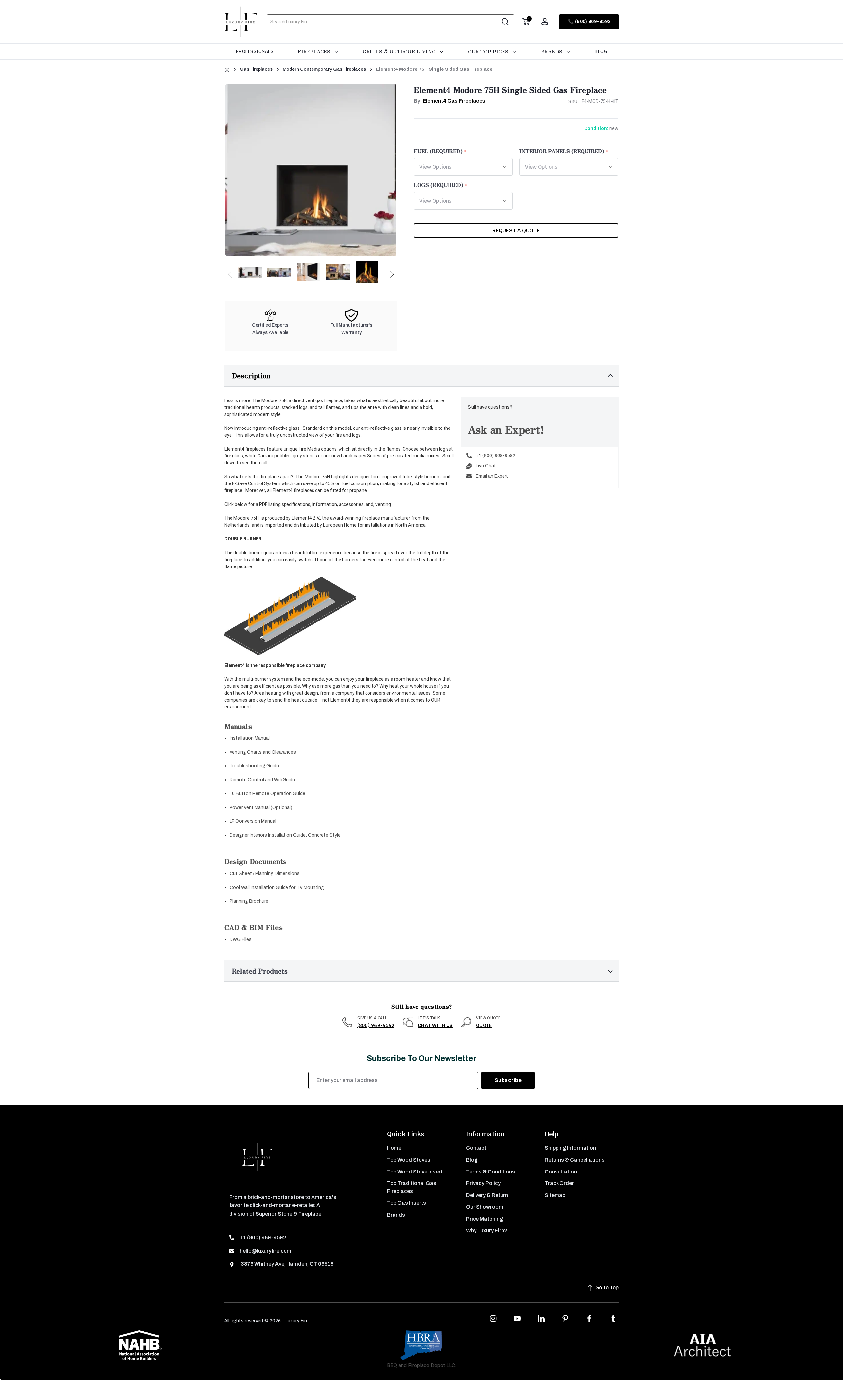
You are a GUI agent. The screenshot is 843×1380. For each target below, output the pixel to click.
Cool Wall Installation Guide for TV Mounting (277, 887)
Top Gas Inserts (406, 1203)
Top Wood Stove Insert (415, 1171)
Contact (476, 1148)
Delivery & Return (487, 1195)
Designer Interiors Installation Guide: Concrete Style (285, 835)
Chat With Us (435, 1025)
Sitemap (555, 1195)
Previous (230, 275)
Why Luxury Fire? (486, 1230)
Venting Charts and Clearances (263, 752)
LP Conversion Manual (253, 821)
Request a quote (516, 230)
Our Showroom (484, 1207)
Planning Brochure (249, 901)
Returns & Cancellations (575, 1160)
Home (394, 1148)
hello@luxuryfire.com (265, 1251)
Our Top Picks (489, 51)
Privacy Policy (483, 1183)
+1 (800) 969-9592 (495, 455)
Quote (484, 1025)
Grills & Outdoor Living (400, 51)
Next (391, 275)
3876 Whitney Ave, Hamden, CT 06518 (286, 1264)
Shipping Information (570, 1148)
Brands (552, 51)
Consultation (561, 1171)
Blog (601, 51)
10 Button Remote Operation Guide (267, 793)
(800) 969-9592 (375, 1025)
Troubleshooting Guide (254, 765)
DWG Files (241, 939)
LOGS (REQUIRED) (438, 185)
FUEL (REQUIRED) (438, 151)
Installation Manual (250, 738)
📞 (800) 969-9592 (589, 21)
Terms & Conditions (490, 1171)
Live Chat (486, 465)
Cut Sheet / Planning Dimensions (265, 873)
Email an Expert (492, 476)
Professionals (255, 51)
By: (449, 101)
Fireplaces (315, 51)
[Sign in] (545, 22)
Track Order (559, 1183)
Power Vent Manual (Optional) (261, 807)
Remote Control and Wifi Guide (262, 779)
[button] (421, 376)
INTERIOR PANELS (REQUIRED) (561, 151)
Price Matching (484, 1219)
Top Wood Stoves (408, 1160)
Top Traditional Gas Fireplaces (411, 1187)
